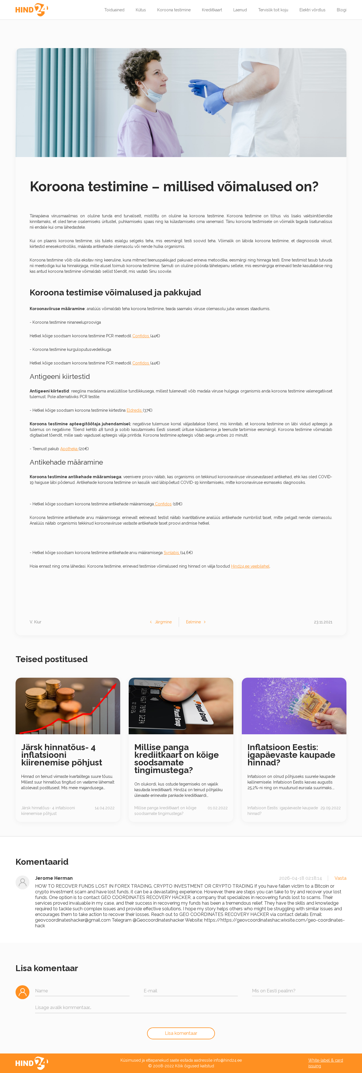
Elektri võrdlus (312, 10)
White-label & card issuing (325, 1063)
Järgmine (163, 622)
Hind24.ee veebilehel (250, 566)
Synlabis (172, 552)
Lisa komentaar (181, 1033)
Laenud (240, 10)
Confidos (141, 336)
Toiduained (114, 10)
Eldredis (135, 410)
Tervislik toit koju (273, 10)
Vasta (340, 878)
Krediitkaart (212, 10)
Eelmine (193, 622)
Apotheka (69, 449)
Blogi (341, 10)
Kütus (141, 10)
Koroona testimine (174, 10)
